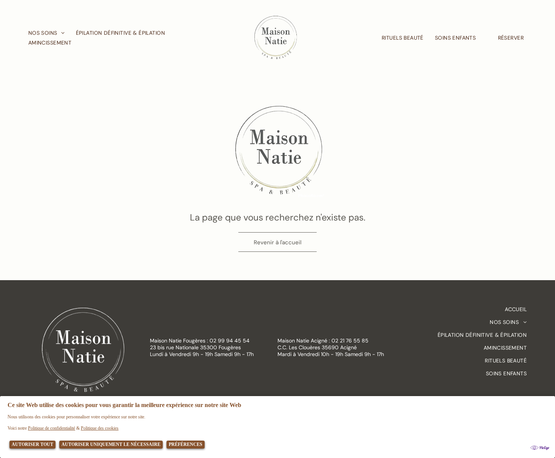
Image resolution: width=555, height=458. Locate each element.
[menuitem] (52, 33)
